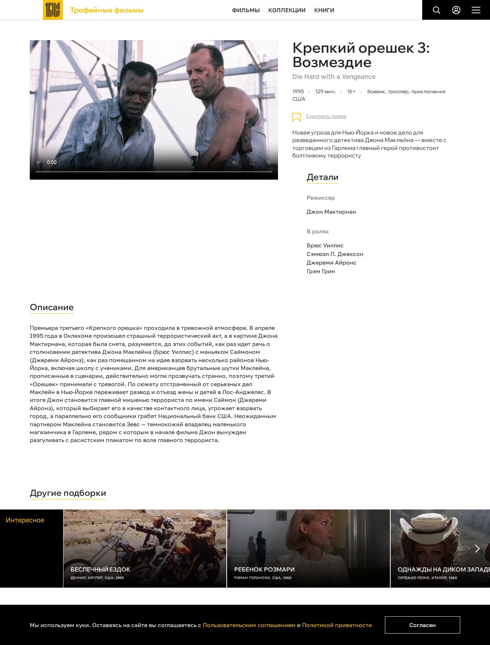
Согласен (422, 625)
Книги (324, 10)
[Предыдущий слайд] (477, 548)
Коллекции (287, 10)
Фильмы (246, 10)
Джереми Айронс (332, 262)
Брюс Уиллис (325, 245)
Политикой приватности (337, 625)
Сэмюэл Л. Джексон (335, 253)
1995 (298, 92)
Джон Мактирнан (331, 211)
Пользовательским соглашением (249, 625)
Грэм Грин (321, 271)
